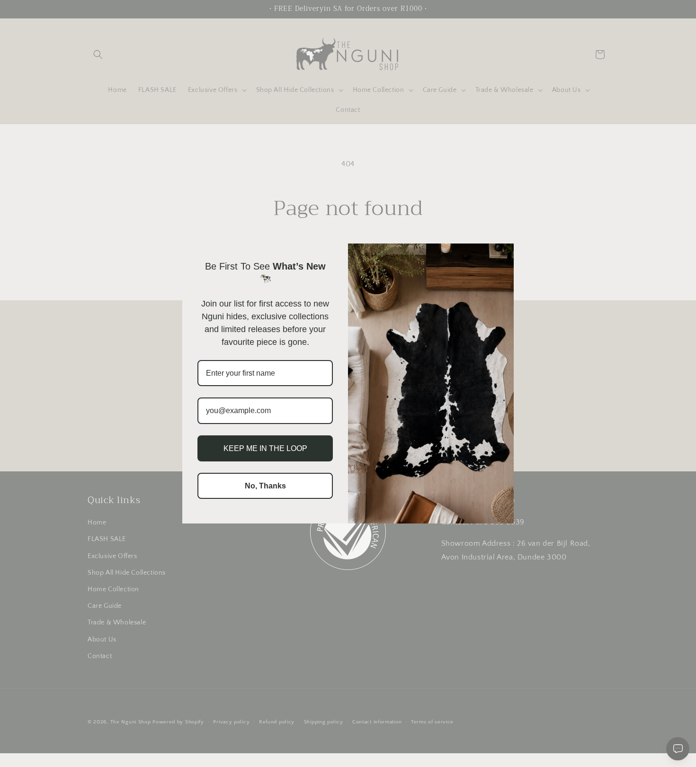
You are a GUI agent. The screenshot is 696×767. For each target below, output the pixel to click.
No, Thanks (265, 486)
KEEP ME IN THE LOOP (265, 448)
